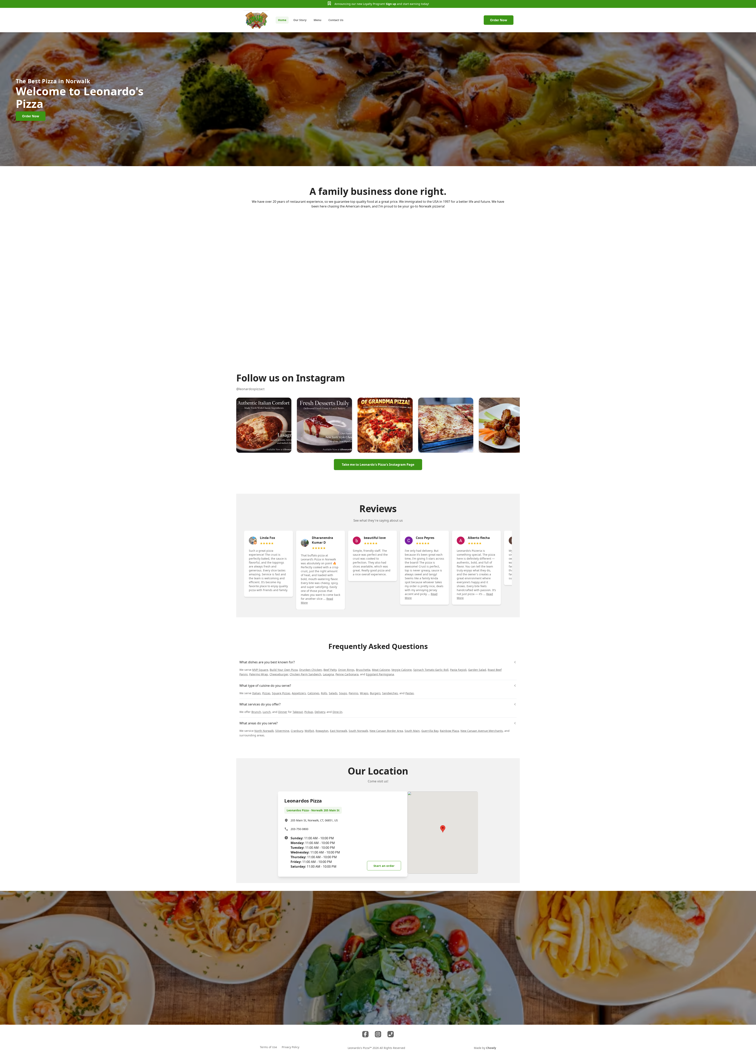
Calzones (313, 693)
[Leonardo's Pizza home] (256, 20)
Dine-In (337, 712)
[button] (263, 425)
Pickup (308, 712)
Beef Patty (329, 670)
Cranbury (297, 731)
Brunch (256, 712)
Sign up (391, 4)
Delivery (320, 712)
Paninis (353, 693)
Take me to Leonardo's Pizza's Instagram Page (378, 464)
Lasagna (328, 674)
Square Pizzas (281, 693)
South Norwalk (358, 731)
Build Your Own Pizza (284, 670)
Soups (343, 693)
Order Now (498, 20)
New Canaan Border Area (386, 731)
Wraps (364, 693)
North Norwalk (264, 731)
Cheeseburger (279, 674)
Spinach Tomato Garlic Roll (430, 670)
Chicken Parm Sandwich (305, 674)
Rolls (324, 693)
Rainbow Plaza (449, 731)
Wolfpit (309, 731)
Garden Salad (477, 670)
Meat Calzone (381, 670)
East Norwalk (338, 731)
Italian (256, 693)
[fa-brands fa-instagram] (378, 1034)
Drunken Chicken (310, 670)
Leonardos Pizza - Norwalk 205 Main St (313, 810)
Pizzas (266, 693)
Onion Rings (346, 670)
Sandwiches (390, 693)
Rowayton (322, 731)
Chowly (491, 1048)
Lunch (267, 712)
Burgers (375, 693)
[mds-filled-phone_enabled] (390, 1034)
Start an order (384, 866)
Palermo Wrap (258, 674)
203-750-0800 (299, 829)
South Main (412, 731)
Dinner (282, 712)
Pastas (409, 693)
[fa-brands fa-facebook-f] (365, 1034)
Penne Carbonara (347, 674)
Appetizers (299, 693)
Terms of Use (268, 1047)
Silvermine (282, 731)
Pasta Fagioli (458, 670)
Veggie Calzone (401, 670)
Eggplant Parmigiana (380, 674)
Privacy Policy (290, 1047)
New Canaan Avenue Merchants (481, 731)
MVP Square (260, 670)
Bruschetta (363, 670)
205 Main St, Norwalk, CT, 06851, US (314, 820)
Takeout (298, 712)
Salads (333, 693)
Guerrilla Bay (429, 731)
